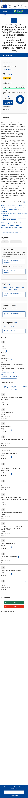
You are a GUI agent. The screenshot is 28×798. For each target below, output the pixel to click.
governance (22, 205)
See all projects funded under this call (13, 330)
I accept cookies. (14, 792)
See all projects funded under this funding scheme (12, 314)
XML (15, 602)
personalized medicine (9, 219)
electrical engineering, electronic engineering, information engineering (13, 223)
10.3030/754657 (6, 74)
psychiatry (6, 215)
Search (21, 6)
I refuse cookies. (14, 795)
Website (5, 374)
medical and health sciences (8, 213)
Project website (8, 70)
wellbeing (4, 241)
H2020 (5, 14)
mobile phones (18, 227)
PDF (15, 606)
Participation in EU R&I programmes (11, 376)
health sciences (22, 218)
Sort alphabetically (5, 387)
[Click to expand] (25, 394)
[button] (18, 6)
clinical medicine (22, 213)
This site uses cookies (6, 786)
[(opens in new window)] (6, 5)
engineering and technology (8, 222)
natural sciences (5, 207)
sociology (13, 205)
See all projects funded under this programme (12, 261)
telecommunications (6, 227)
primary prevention (15, 241)
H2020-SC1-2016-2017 (9, 326)
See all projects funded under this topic (12, 294)
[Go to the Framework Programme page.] (14, 20)
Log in (15, 6)
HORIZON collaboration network (10, 378)
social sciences (5, 205)
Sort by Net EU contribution (14, 388)
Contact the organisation (8, 373)
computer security (12, 209)
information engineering (16, 225)
